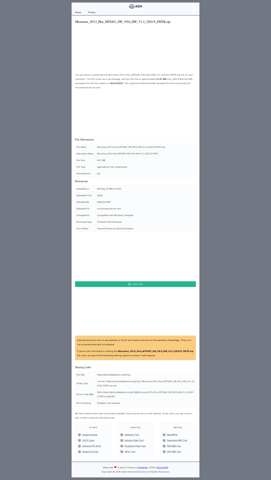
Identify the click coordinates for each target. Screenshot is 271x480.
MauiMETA (172, 434)
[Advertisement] (135, 46)
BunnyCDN (162, 467)
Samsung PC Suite (91, 446)
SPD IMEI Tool (174, 451)
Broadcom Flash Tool (135, 446)
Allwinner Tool (132, 434)
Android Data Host (135, 6)
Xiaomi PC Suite (90, 451)
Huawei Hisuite (89, 434)
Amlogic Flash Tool (134, 440)
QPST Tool (130, 451)
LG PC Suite (88, 440)
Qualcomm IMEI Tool (177, 440)
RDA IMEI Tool (174, 446)
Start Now (137, 284)
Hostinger (143, 467)
